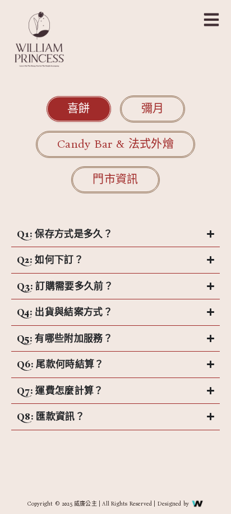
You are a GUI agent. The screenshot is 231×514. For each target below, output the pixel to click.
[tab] (79, 108)
